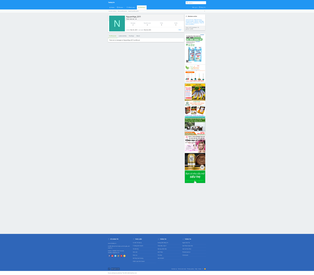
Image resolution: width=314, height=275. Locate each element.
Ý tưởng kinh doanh (138, 245)
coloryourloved (189, 19)
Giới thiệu (160, 252)
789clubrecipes (198, 19)
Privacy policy (190, 269)
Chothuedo (185, 255)
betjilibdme (196, 22)
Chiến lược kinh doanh (139, 261)
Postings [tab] (131, 36)
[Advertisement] (195, 207)
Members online (192, 16)
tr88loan (196, 21)
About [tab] (138, 36)
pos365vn (191, 24)
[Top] (203, 269)
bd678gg (201, 21)
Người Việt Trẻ (186, 242)
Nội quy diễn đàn (162, 249)
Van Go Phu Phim (186, 249)
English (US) (116, 269)
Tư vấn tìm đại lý (137, 242)
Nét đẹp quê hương (138, 258)
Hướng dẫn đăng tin (163, 242)
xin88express (189, 22)
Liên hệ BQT (161, 258)
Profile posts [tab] (112, 36)
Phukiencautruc (186, 252)
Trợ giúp (160, 255)
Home (199, 269)
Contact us (174, 269)
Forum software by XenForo (122, 273)
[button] (124, 7)
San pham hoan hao (187, 245)
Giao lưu (135, 255)
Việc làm (135, 252)
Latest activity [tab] (122, 36)
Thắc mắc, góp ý (162, 245)
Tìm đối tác (136, 249)
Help (196, 269)
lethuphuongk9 (189, 21)
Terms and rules (182, 269)
